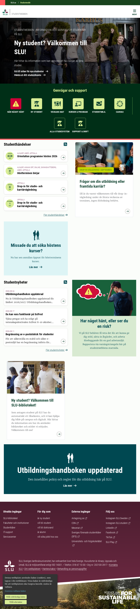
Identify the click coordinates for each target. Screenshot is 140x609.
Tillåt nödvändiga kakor (15, 597)
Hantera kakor (49, 568)
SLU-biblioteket (10, 518)
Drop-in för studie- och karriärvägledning (30, 188)
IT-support (8, 532)
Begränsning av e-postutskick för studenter (30, 334)
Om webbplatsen (32, 568)
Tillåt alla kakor (15, 602)
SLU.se (13, 3)
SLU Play (110, 542)
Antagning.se (78, 518)
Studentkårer (9, 527)
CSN (74, 523)
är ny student (43, 518)
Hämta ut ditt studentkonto (27, 75)
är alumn (41, 532)
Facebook (110, 532)
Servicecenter (9, 536)
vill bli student (44, 522)
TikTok (109, 537)
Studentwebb (25, 3)
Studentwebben (19, 14)
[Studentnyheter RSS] (65, 283)
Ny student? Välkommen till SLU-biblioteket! (32, 402)
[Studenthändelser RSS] (65, 145)
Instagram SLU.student (116, 523)
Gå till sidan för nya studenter (29, 71)
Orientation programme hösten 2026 (37, 156)
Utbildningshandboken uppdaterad (24, 294)
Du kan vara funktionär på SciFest (24, 314)
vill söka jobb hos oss (47, 536)
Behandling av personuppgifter (72, 568)
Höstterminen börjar (28, 173)
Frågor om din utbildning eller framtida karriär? (102, 184)
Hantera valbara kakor (15, 591)
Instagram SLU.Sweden (117, 518)
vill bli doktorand (45, 527)
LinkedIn (110, 527)
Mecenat (76, 527)
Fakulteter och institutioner (16, 522)
